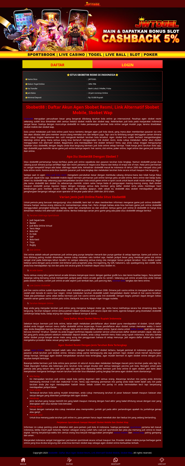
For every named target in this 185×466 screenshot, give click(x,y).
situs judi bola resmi (56, 175)
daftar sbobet (137, 329)
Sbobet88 (28, 118)
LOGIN (128, 64)
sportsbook (135, 427)
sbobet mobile (121, 432)
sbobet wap (138, 432)
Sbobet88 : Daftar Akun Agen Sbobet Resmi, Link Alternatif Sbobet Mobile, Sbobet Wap (90, 452)
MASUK (23, 464)
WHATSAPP (115, 464)
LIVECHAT (162, 464)
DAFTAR (57, 64)
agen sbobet (37, 350)
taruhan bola (119, 280)
